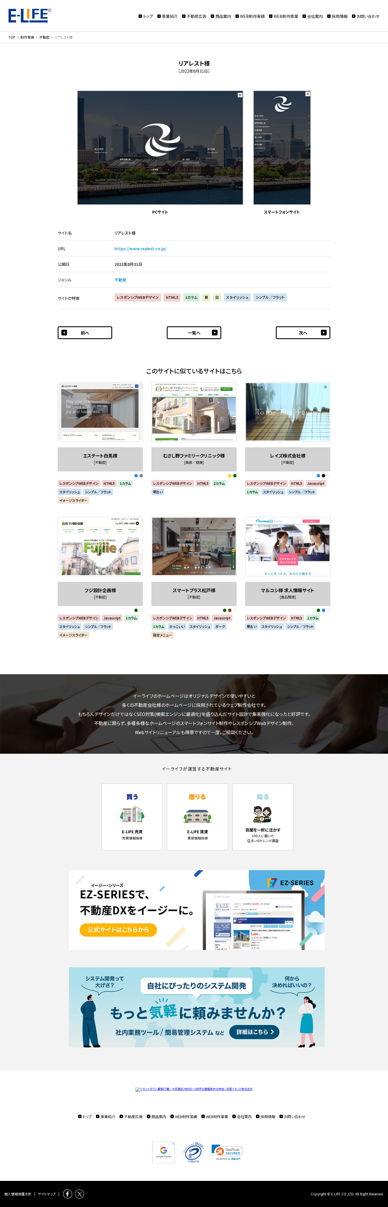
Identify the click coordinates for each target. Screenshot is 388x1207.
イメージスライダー (73, 500)
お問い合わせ (367, 16)
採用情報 (340, 16)
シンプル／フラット (270, 297)
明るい (158, 491)
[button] (227, 1152)
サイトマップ (47, 1193)
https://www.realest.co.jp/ (140, 248)
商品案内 (223, 16)
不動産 (120, 280)
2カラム (219, 483)
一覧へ (194, 333)
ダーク (220, 626)
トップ (148, 16)
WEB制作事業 (286, 16)
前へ (85, 333)
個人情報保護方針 (18, 1193)
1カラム (191, 297)
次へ (303, 333)
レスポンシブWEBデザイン (138, 297)
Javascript (315, 483)
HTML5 (172, 297)
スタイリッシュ (237, 297)
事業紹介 (170, 16)
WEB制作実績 (252, 16)
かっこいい (177, 626)
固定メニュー (162, 634)
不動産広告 (196, 16)
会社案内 (315, 16)
